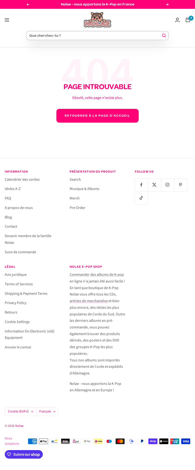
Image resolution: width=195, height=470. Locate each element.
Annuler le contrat (18, 347)
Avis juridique (16, 274)
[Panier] (187, 20)
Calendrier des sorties (22, 179)
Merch (75, 198)
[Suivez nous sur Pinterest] (180, 184)
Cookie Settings (17, 321)
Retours (11, 312)
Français (45, 411)
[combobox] (95, 35)
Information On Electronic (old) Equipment (29, 335)
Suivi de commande (20, 252)
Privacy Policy (15, 302)
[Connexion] (177, 20)
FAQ (8, 198)
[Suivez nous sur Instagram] (167, 184)
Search (75, 179)
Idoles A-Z (13, 188)
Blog (8, 217)
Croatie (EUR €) (18, 411)
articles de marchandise (89, 301)
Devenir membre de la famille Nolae (28, 239)
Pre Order (77, 207)
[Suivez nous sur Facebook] (141, 184)
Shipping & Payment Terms (26, 293)
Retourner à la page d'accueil (97, 116)
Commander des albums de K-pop (97, 274)
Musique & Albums (84, 188)
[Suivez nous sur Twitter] (154, 184)
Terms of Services (19, 284)
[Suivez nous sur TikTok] (141, 197)
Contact (11, 226)
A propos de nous (19, 207)
